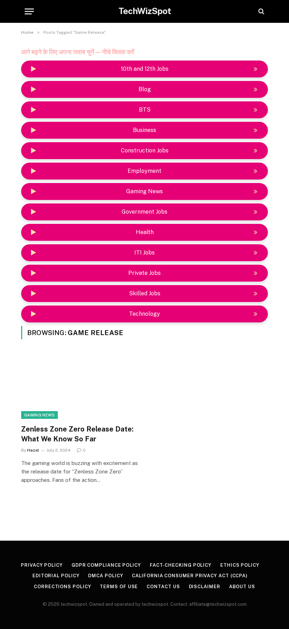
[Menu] (29, 11)
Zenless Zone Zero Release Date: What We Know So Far (77, 434)
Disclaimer (204, 586)
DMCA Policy (105, 575)
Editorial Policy (56, 575)
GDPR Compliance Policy (106, 565)
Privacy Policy (42, 565)
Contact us (163, 586)
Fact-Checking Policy (180, 565)
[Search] (260, 11)
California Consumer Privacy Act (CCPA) (190, 575)
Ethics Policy (239, 565)
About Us (242, 586)
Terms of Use (119, 586)
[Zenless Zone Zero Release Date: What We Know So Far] (79, 386)
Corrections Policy (62, 586)
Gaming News (39, 415)
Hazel (33, 450)
